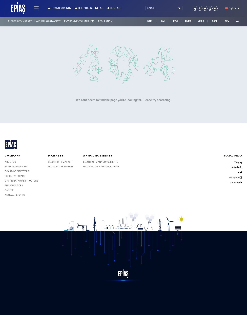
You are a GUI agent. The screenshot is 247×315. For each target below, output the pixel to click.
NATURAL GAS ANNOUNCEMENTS (101, 166)
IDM (162, 21)
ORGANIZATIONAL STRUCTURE (21, 180)
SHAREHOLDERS (14, 185)
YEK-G (201, 21)
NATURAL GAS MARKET (47, 21)
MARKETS (56, 155)
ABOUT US (10, 162)
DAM (149, 21)
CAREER (9, 190)
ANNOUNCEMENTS (98, 155)
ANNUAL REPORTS (15, 194)
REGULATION (105, 21)
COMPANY (13, 155)
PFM (175, 21)
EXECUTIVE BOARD (15, 176)
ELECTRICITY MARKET (20, 21)
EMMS (188, 21)
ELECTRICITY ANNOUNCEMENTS (100, 162)
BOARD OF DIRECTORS (17, 171)
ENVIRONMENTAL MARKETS (79, 21)
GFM (227, 21)
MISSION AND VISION (16, 166)
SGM (214, 21)
